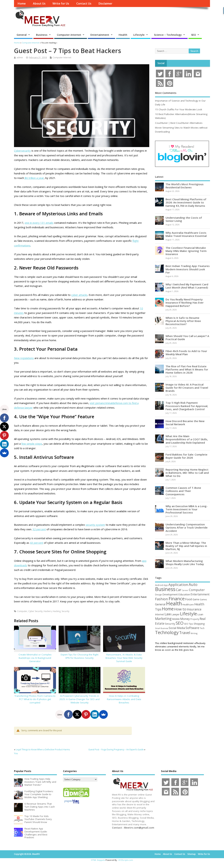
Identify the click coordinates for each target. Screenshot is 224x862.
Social (161, 63)
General (22, 34)
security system (95, 524)
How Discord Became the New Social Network (185, 422)
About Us (39, 3)
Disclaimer (105, 3)
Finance (177, 598)
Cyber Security (35, 611)
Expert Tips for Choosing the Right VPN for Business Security (79, 656)
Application (178, 584)
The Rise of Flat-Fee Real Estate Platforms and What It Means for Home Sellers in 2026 (187, 369)
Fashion (161, 599)
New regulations (24, 358)
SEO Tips (188, 623)
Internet (159, 614)
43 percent (36, 542)
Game (195, 599)
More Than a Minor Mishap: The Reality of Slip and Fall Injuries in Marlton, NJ (186, 546)
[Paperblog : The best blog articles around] (71, 804)
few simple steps (31, 443)
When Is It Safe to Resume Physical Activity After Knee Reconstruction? (183, 321)
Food (188, 599)
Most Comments (165, 93)
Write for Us (60, 3)
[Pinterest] (86, 714)
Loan (200, 614)
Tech (202, 628)
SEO (193, 34)
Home (22, 3)
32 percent (39, 529)
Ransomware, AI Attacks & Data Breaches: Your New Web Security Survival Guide (124, 658)
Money (185, 619)
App (166, 585)
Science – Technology (168, 34)
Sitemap (191, 854)
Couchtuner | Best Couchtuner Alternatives (178, 122)
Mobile (176, 619)
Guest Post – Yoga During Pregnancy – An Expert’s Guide (116, 749)
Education (184, 594)
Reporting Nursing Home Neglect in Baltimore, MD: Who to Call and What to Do (187, 473)
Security (65, 611)
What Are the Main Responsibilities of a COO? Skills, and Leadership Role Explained (187, 439)
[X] (77, 714)
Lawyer (175, 614)
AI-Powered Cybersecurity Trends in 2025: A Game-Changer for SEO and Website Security (79, 699)
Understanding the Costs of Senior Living (184, 219)
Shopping (199, 623)
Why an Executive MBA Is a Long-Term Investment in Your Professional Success (187, 509)
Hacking (57, 611)
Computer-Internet (69, 34)
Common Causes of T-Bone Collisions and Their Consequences (183, 491)
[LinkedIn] (94, 714)
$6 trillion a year (34, 178)
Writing (194, 633)
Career (185, 590)
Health (123, 34)
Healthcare (188, 604)
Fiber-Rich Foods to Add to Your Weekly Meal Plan (186, 352)
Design (158, 594)
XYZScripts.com (125, 860)
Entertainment (99, 34)
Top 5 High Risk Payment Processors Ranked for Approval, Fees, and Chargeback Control (187, 406)
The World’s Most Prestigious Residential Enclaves (185, 185)
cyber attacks (79, 295)
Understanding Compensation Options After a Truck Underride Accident (187, 527)
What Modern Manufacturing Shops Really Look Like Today (185, 562)
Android (159, 585)
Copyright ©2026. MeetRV (27, 854)
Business (41, 34)
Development (170, 594)
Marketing (163, 618)
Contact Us (83, 3)
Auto (193, 584)
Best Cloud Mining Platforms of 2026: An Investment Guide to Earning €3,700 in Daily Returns (186, 202)
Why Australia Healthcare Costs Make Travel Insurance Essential (186, 234)
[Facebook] (68, 714)
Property (194, 619)
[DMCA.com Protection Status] (76, 796)
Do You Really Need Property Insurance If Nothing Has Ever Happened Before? (185, 302)
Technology (167, 632)
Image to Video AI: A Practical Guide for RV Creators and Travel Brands (187, 387)
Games (203, 599)
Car (178, 589)
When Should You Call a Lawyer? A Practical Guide (187, 337)
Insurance (194, 609)
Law (167, 614)
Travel (184, 632)
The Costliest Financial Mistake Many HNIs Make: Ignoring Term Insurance (186, 251)
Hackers (48, 611)
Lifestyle (139, 34)
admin (20, 57)
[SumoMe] (103, 714)
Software (192, 628)
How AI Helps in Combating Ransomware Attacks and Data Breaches (124, 699)
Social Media (177, 628)
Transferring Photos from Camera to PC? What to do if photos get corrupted (35, 699)
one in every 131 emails (39, 222)
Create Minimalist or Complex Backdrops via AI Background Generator (35, 658)
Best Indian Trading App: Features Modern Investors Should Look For (188, 269)
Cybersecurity (22, 150)
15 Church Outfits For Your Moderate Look (178, 109)
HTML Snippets (98, 860)
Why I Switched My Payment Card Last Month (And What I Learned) (187, 286)
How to (180, 609)
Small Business (161, 628)
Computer (22, 611)
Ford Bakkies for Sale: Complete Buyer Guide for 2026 (186, 456)
